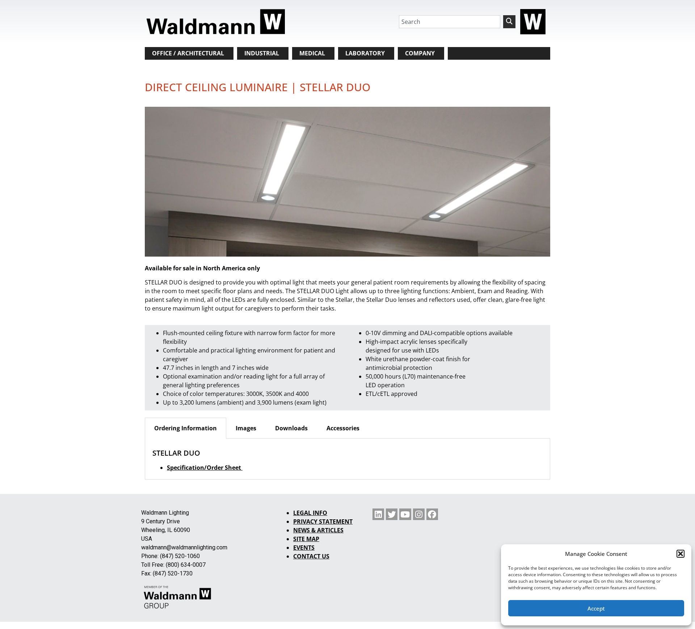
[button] (680, 553)
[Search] (509, 21)
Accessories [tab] (343, 428)
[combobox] (449, 21)
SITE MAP (306, 539)
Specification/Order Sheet (205, 468)
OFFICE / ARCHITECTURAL (188, 53)
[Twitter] (391, 514)
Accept (596, 608)
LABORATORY (365, 53)
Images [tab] (246, 428)
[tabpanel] (347, 459)
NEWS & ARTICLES (318, 530)
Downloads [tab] (291, 428)
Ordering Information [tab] (185, 428)
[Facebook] (432, 514)
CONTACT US (311, 556)
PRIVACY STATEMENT (323, 521)
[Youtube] (405, 514)
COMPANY (420, 53)
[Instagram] (419, 514)
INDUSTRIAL (261, 53)
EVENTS (304, 548)
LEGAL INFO (310, 513)
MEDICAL (312, 53)
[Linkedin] (378, 514)
